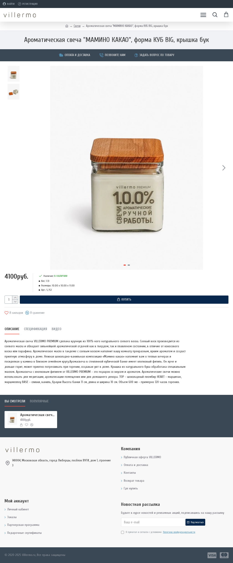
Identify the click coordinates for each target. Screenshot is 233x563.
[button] (29, 167)
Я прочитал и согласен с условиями (160, 532)
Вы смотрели (15, 401)
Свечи (77, 26)
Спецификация (35, 329)
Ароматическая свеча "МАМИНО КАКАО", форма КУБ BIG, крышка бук (38, 415)
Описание (12, 329)
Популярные (39, 401)
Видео (56, 329)
